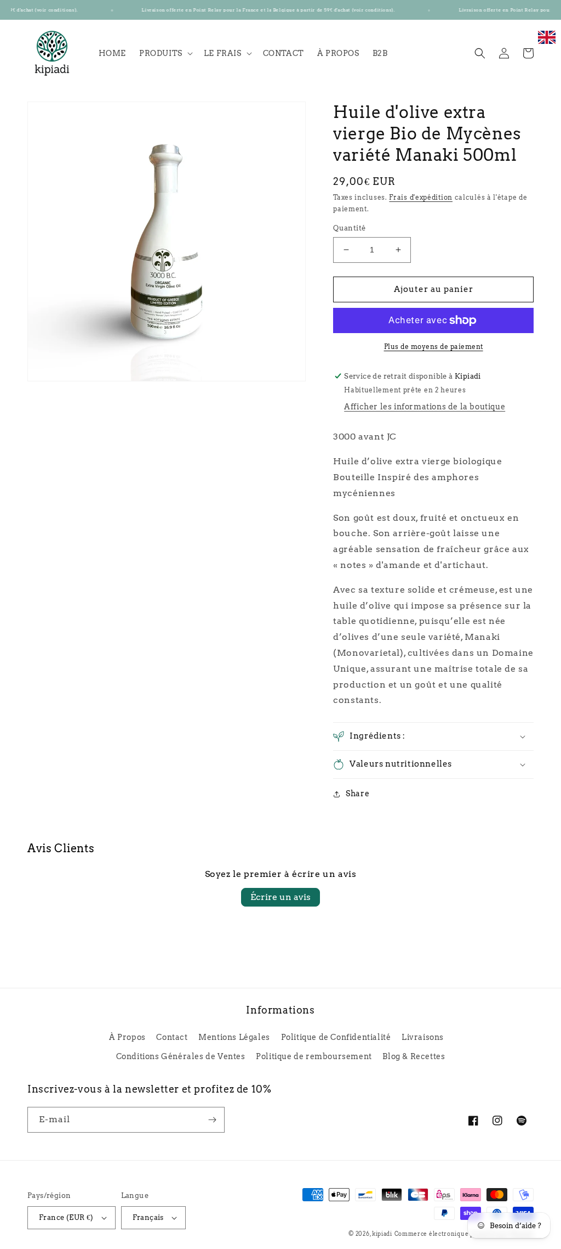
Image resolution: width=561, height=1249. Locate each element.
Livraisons (423, 1037)
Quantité (349, 228)
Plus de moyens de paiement (433, 346)
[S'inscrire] (212, 1120)
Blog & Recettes (413, 1056)
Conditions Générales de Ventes (180, 1056)
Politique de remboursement (314, 1056)
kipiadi (382, 1233)
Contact (171, 1037)
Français (148, 1217)
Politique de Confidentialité (336, 1037)
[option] (547, 43)
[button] (165, 53)
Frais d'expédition (421, 197)
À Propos (127, 1037)
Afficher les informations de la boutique (424, 406)
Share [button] (357, 793)
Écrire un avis (280, 897)
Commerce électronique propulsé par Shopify (464, 1233)
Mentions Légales (234, 1037)
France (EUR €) (66, 1217)
